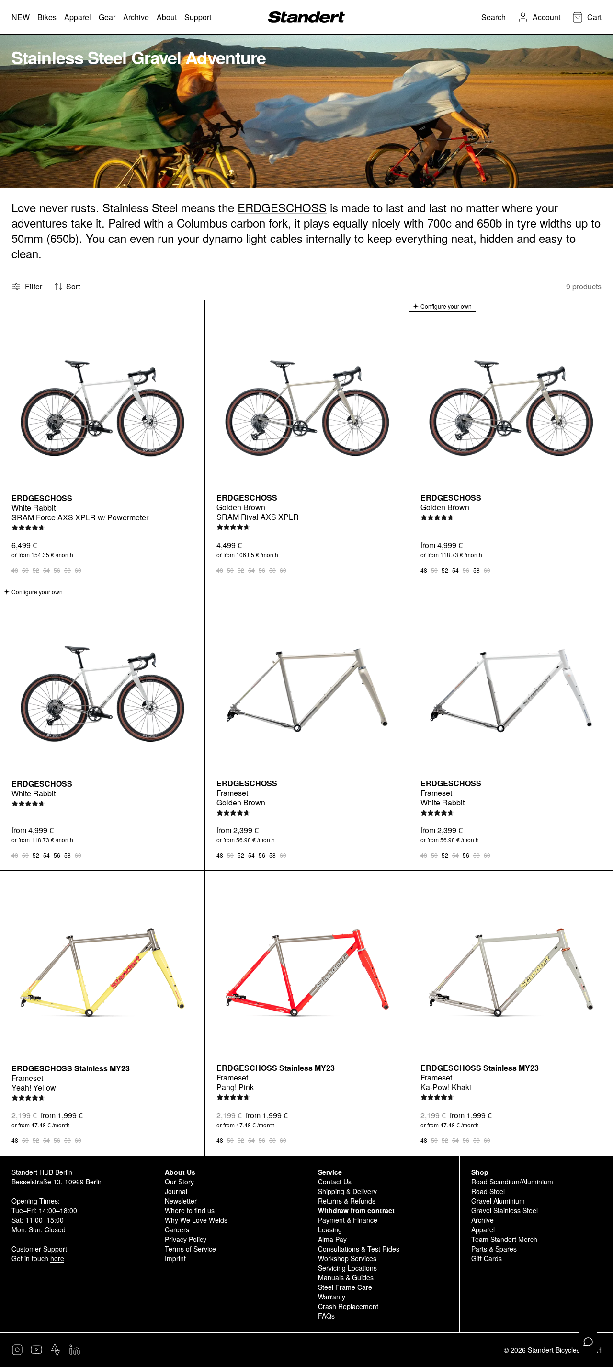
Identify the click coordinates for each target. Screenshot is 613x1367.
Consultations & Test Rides (358, 1248)
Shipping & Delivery (347, 1191)
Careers (177, 1229)
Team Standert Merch (504, 1239)
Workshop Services (347, 1258)
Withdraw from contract (356, 1210)
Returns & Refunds (346, 1201)
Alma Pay (332, 1239)
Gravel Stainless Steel (504, 1210)
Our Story (179, 1181)
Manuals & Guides (346, 1277)
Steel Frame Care (345, 1287)
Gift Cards (486, 1258)
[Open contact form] (588, 1342)
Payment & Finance (347, 1220)
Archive (482, 1220)
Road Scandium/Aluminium (512, 1181)
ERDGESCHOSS (282, 207)
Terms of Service (190, 1248)
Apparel (483, 1229)
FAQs (326, 1316)
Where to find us (190, 1210)
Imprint (175, 1258)
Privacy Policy (185, 1239)
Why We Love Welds (196, 1220)
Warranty (331, 1296)
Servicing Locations (347, 1268)
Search (493, 17)
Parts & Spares (494, 1248)
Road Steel (488, 1191)
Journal (176, 1191)
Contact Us (335, 1181)
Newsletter (181, 1201)
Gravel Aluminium (498, 1201)
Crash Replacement (348, 1306)
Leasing (330, 1229)
